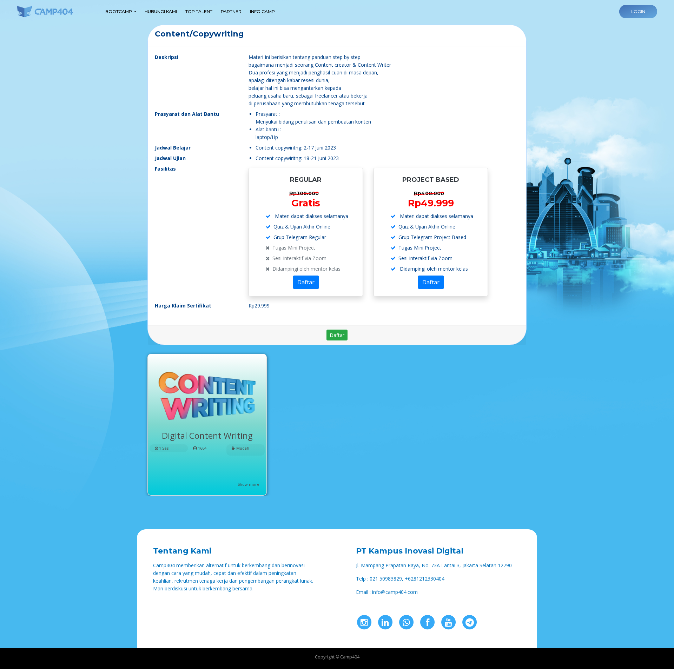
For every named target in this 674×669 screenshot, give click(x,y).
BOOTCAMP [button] (118, 11)
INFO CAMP (262, 11)
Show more (248, 484)
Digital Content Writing (207, 435)
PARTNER (231, 11)
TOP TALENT (198, 11)
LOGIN (638, 11)
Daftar (306, 282)
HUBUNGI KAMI (161, 11)
